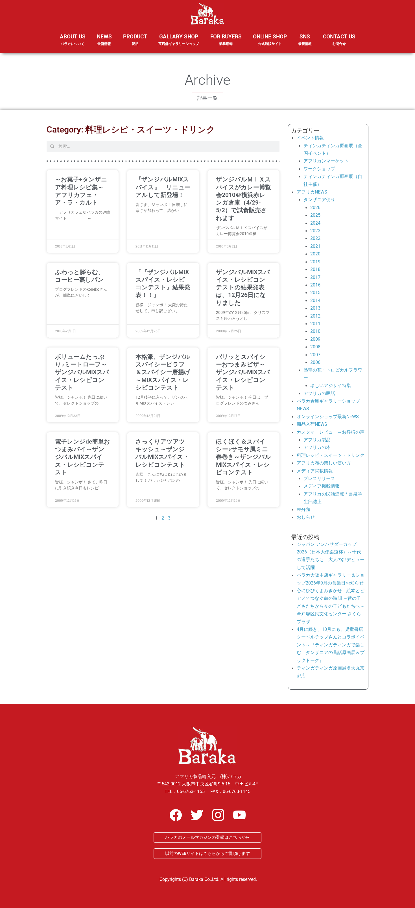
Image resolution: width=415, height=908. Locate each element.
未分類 (303, 509)
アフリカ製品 (317, 439)
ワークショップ (319, 168)
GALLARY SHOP (178, 39)
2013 (315, 308)
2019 (315, 261)
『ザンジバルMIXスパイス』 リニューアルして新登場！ (163, 187)
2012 (315, 316)
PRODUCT (135, 39)
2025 (315, 215)
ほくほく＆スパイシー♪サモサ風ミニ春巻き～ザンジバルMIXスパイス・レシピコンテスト (243, 457)
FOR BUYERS (226, 39)
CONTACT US (339, 39)
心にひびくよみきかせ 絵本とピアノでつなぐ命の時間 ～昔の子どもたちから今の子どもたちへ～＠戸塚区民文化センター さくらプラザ (330, 606)
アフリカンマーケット (326, 161)
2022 (315, 238)
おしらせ (306, 517)
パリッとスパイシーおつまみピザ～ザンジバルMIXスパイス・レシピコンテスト (243, 372)
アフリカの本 (317, 447)
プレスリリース (319, 478)
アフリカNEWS (312, 192)
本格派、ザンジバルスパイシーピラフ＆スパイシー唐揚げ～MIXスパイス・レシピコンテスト (163, 372)
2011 (315, 323)
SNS (305, 39)
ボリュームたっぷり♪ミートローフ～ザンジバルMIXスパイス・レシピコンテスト (82, 372)
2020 (315, 254)
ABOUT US (73, 39)
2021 (315, 246)
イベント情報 (310, 137)
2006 (315, 362)
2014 (315, 300)
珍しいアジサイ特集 (330, 385)
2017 (315, 277)
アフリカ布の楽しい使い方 (324, 463)
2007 (315, 354)
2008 (315, 346)
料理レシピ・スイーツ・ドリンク (330, 455)
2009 (315, 339)
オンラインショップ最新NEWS (328, 416)
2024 (315, 223)
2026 (315, 207)
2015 (315, 292)
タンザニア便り (319, 199)
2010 (315, 331)
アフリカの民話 (319, 393)
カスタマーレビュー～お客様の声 (330, 432)
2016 (315, 285)
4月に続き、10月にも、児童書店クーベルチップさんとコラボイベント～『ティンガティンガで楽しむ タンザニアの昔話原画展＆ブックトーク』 (330, 645)
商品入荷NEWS (312, 424)
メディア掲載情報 (315, 470)
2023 (315, 230)
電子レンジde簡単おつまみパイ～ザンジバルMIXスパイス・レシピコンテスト (82, 457)
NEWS (104, 39)
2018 (315, 269)
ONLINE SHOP (270, 39)
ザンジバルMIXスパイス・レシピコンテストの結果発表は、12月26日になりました (243, 287)
